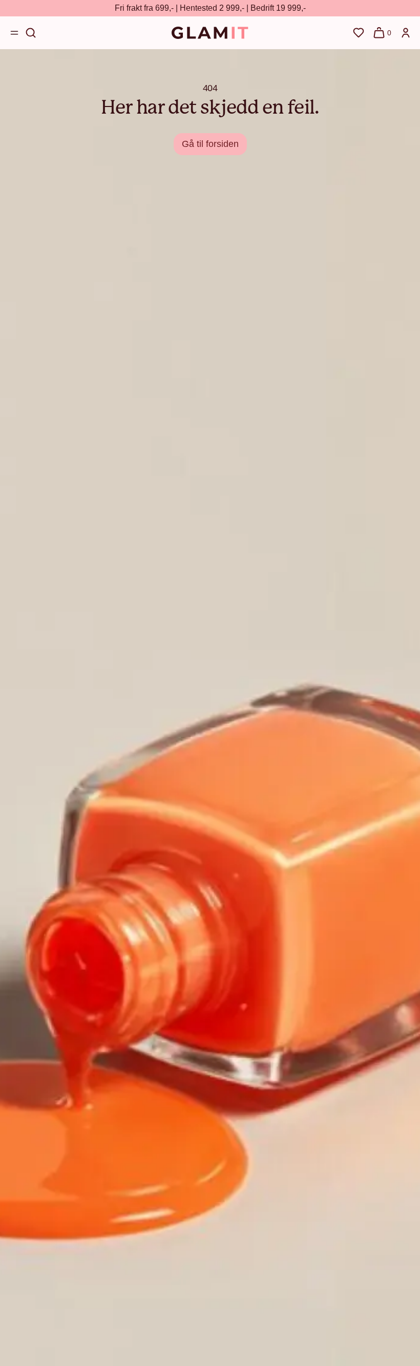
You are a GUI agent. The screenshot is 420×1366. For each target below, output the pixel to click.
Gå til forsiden (210, 144)
